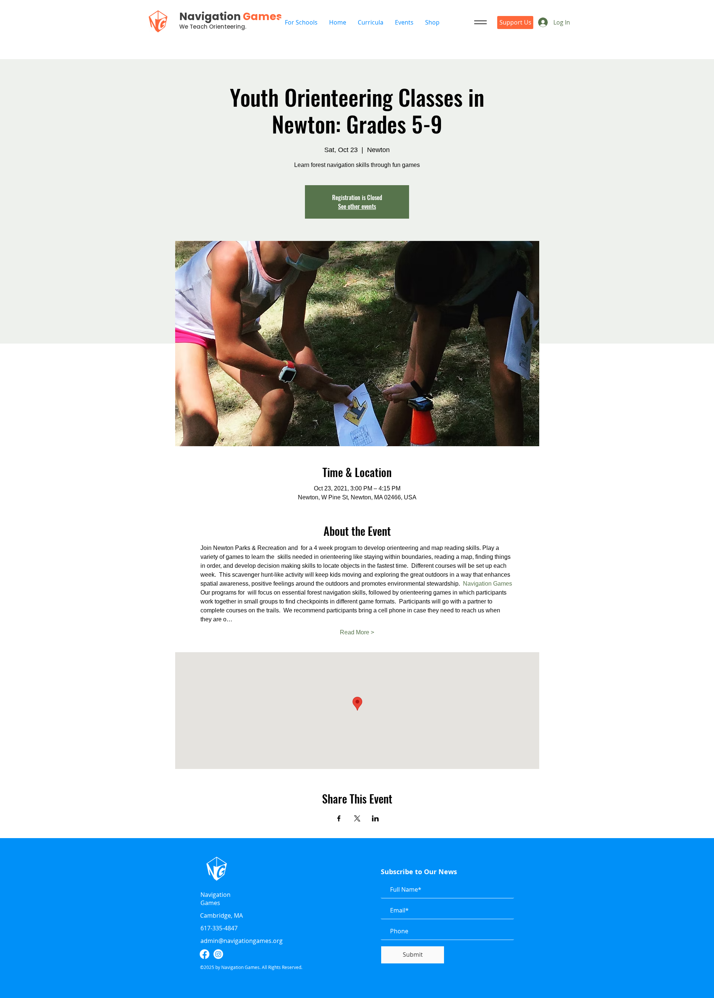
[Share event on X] (357, 818)
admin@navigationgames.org (241, 941)
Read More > (357, 632)
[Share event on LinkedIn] (375, 818)
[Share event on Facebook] (338, 818)
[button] (404, 22)
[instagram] (218, 954)
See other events (357, 206)
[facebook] (204, 954)
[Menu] (480, 22)
